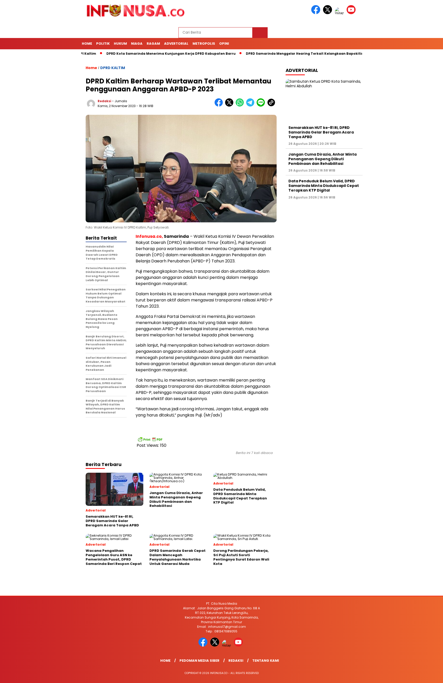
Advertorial (176, 43)
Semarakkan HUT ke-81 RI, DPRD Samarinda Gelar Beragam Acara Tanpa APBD (321, 132)
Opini (224, 43)
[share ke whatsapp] (241, 105)
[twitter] (328, 13)
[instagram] (340, 13)
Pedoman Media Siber (199, 660)
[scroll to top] (425, 675)
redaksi (104, 101)
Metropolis (204, 43)
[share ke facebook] (220, 105)
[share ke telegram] (251, 105)
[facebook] (316, 13)
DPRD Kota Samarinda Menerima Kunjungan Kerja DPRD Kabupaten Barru (151, 53)
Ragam (153, 43)
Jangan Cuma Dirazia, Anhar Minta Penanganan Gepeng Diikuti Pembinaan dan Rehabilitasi (322, 159)
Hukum (120, 43)
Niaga (137, 43)
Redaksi (235, 660)
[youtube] (352, 13)
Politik (103, 43)
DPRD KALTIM (112, 67)
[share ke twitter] (230, 105)
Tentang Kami (265, 660)
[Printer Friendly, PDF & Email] (150, 439)
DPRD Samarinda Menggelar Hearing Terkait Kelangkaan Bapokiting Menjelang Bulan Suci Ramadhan (315, 53)
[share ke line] (262, 105)
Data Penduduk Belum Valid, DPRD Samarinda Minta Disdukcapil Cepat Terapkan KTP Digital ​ (323, 185)
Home (87, 43)
